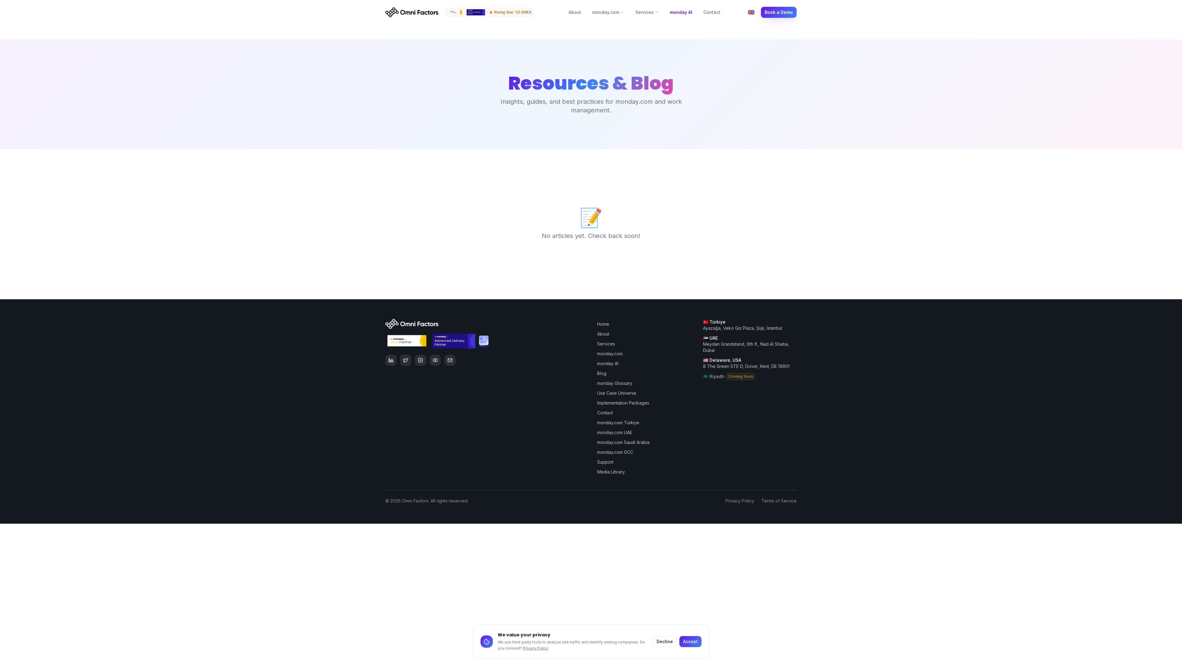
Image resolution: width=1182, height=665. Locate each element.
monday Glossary (614, 383)
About (575, 12)
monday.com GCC (615, 452)
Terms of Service (779, 500)
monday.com (605, 12)
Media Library (611, 471)
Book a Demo (779, 12)
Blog (601, 373)
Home (603, 324)
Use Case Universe (616, 393)
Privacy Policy (535, 648)
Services (644, 12)
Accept (690, 641)
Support (605, 462)
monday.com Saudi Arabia (623, 442)
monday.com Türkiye (618, 422)
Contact (711, 12)
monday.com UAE (614, 432)
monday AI (681, 12)
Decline (665, 641)
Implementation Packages (623, 402)
